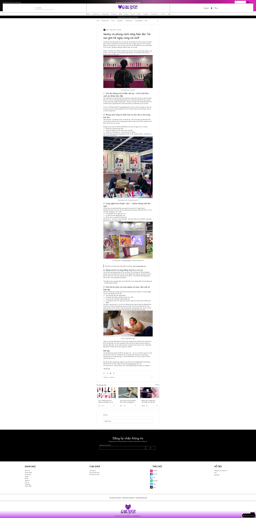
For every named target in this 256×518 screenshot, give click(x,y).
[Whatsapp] (151, 480)
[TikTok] (151, 487)
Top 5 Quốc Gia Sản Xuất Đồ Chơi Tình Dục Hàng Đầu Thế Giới (128, 401)
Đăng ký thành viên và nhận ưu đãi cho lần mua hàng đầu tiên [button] (128, 2)
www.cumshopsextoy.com (135, 516)
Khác (146, 20)
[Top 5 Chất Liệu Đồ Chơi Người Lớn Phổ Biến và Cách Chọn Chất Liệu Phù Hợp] (106, 392)
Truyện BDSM (120, 20)
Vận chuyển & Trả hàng (7, 2)
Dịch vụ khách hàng (17, 2)
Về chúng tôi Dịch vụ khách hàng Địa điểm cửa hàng (94, 472)
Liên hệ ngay (216, 474)
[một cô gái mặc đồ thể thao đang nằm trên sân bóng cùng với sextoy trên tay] (128, 392)
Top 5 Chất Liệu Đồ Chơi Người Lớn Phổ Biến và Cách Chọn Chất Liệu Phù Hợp (106, 401)
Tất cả (98, 20)
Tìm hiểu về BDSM (138, 20)
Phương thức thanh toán (141, 497)
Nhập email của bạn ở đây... (105, 445)
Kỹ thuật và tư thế (105, 20)
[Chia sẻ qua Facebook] (104, 373)
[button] (211, 8)
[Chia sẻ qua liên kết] (113, 373)
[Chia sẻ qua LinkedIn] (110, 373)
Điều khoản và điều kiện (128, 497)
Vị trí (217, 8)
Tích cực (113, 20)
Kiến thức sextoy (107, 368)
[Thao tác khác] (152, 30)
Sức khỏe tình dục (128, 20)
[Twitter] (151, 484)
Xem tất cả (157, 384)
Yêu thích (207, 8)
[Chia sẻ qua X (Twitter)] (107, 373)
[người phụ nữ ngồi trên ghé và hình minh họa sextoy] (149, 392)
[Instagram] (151, 471)
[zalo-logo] (151, 477)
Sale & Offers (28, 486)
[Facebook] (151, 474)
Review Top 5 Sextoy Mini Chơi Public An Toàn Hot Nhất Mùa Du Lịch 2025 (148, 401)
